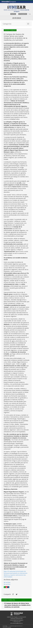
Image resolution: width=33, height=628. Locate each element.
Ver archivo (7, 582)
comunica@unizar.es (17, 623)
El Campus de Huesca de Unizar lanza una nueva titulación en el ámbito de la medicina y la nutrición (17, 605)
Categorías (7, 24)
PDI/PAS (13, 14)
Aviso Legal (5, 626)
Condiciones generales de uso (16, 626)
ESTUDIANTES (22, 14)
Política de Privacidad (7, 627)
